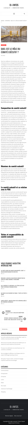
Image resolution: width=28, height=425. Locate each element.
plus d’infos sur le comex (7, 102)
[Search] (24, 13)
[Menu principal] (14, 13)
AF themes (17, 423)
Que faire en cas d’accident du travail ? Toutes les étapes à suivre (14, 293)
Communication (4, 370)
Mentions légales (9, 415)
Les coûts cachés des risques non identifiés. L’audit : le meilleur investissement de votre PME (13, 271)
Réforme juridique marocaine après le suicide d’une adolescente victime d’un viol (13, 319)
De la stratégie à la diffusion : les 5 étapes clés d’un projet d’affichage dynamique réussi (12, 286)
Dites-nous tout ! (18, 415)
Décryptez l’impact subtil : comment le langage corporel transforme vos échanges (12, 359)
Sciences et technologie (6, 388)
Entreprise (4, 45)
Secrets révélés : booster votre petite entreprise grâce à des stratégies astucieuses (14, 301)
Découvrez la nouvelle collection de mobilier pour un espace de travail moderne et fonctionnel (13, 278)
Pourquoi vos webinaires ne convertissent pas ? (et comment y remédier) (13, 348)
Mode (2, 382)
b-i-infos (14, 4)
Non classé (3, 385)
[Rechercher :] (10, 329)
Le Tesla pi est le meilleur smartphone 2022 (14, 312)
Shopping (3, 392)
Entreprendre (4, 373)
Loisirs (2, 379)
